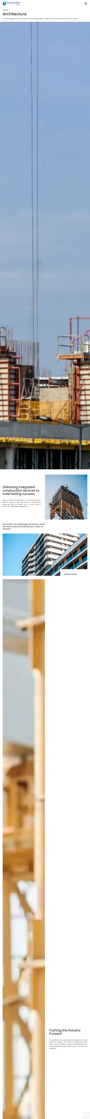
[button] (85, 3)
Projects (66, 571)
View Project (84, 570)
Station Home (70, 574)
